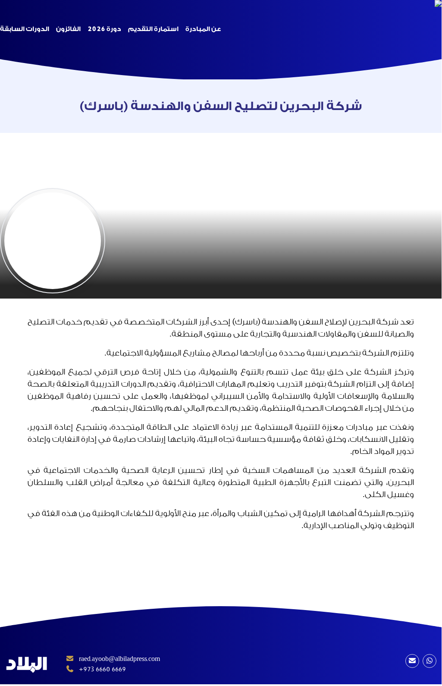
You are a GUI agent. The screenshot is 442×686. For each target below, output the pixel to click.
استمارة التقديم (153, 29)
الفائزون (68, 29)
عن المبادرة (203, 29)
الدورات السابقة (24, 29)
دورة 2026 (104, 29)
